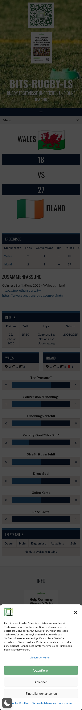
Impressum (65, 703)
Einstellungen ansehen (41, 693)
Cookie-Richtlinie (20, 703)
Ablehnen (41, 682)
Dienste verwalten (40, 657)
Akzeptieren (41, 670)
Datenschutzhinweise (44, 703)
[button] (76, 612)
